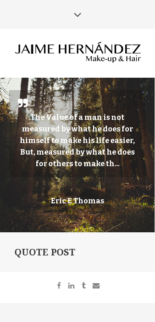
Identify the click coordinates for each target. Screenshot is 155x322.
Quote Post (44, 252)
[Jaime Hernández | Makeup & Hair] (77, 52)
